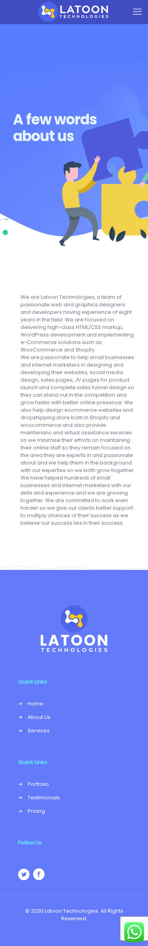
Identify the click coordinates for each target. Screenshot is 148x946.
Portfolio (38, 784)
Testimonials (44, 797)
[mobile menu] (137, 12)
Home (35, 703)
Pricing (36, 811)
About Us (39, 717)
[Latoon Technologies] (74, 12)
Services (39, 730)
